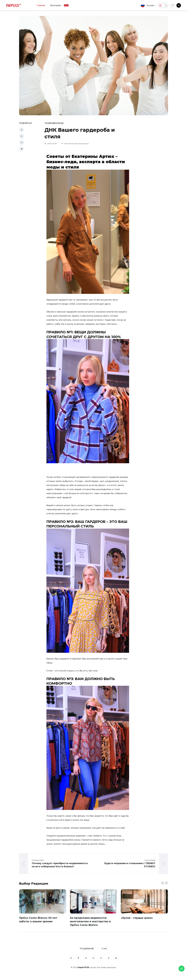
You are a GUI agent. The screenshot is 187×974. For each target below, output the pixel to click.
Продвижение (87, 949)
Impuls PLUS (83, 967)
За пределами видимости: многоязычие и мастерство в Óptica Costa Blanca (90, 921)
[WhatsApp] (181, 968)
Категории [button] (57, 5)
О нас (104, 949)
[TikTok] (108, 958)
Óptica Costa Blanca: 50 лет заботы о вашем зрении (38, 919)
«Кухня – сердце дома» (137, 917)
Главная (41, 5)
